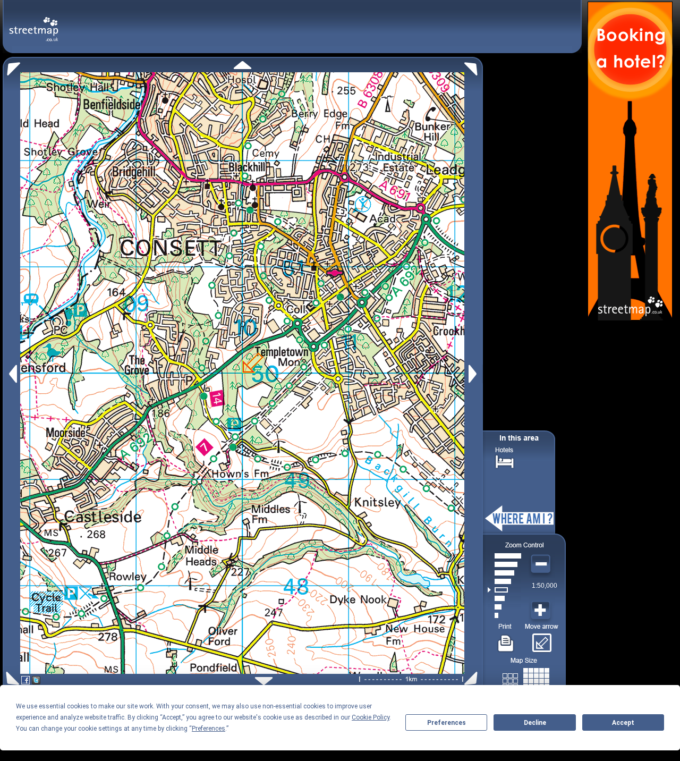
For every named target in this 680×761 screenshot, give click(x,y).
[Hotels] (504, 460)
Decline (535, 722)
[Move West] (12, 374)
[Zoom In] (542, 610)
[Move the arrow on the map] (542, 639)
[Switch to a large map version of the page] (526, 679)
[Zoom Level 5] (504, 581)
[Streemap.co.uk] (34, 23)
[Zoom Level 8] (504, 556)
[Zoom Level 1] (504, 615)
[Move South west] (11, 678)
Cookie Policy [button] (370, 717)
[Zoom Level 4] (504, 590)
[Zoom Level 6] (504, 573)
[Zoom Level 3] (504, 598)
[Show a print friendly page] (506, 639)
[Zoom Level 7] (504, 564)
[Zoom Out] (542, 564)
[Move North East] (473, 66)
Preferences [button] (208, 728)
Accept (623, 722)
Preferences (446, 722)
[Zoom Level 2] (504, 607)
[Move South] (263, 681)
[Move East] (474, 374)
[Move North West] (11, 66)
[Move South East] (473, 678)
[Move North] (242, 65)
